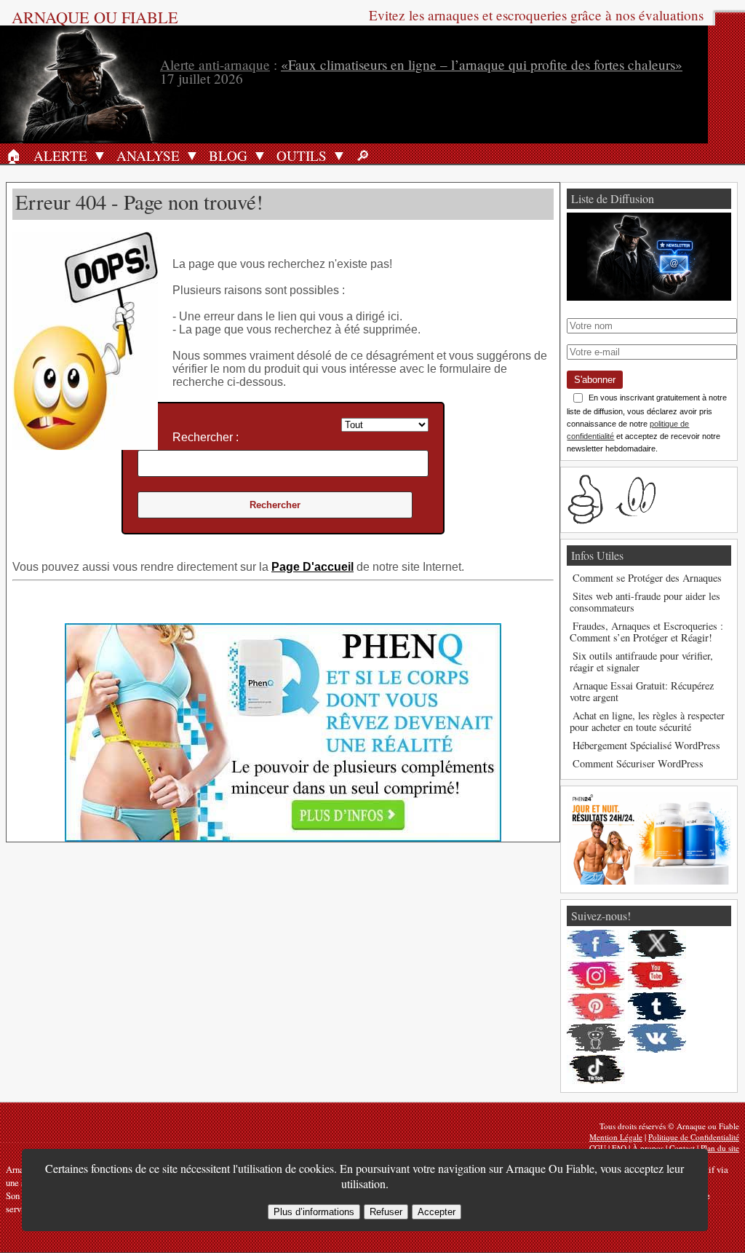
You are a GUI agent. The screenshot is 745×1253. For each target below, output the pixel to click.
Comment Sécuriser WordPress (638, 763)
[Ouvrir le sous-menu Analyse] (192, 155)
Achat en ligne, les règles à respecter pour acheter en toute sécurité (647, 721)
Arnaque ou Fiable (95, 17)
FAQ (619, 1147)
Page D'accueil (312, 567)
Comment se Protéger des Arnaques (647, 578)
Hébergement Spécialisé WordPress (646, 745)
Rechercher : (205, 437)
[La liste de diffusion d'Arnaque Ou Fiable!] (648, 296)
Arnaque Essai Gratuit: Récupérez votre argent (642, 691)
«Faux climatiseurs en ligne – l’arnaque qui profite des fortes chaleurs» (481, 64)
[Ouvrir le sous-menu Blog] (260, 155)
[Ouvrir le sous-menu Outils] (339, 155)
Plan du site (720, 1147)
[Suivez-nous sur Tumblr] (657, 1006)
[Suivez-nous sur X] (657, 944)
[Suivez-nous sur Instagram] (596, 975)
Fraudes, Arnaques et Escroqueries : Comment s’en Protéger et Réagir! (646, 631)
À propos (648, 1147)
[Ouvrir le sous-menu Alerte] (100, 155)
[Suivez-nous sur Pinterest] (596, 1006)
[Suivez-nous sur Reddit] (596, 1038)
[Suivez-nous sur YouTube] (657, 975)
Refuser (386, 1211)
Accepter (436, 1211)
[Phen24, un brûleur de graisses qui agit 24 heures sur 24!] (648, 880)
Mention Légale (615, 1136)
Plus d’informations (314, 1211)
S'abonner (594, 379)
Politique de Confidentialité (693, 1136)
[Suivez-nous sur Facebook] (596, 944)
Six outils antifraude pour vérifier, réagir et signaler (641, 661)
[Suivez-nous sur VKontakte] (657, 1038)
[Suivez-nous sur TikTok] (596, 1069)
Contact (682, 1147)
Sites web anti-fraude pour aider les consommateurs (645, 601)
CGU (597, 1147)
